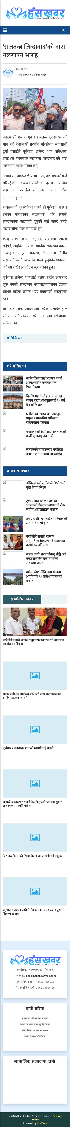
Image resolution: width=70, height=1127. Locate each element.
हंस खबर (21, 68)
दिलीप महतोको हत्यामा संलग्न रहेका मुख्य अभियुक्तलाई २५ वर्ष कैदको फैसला (45, 401)
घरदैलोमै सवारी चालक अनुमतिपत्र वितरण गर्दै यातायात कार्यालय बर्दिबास (45, 541)
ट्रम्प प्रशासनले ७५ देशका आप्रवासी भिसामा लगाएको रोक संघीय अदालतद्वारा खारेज (45, 505)
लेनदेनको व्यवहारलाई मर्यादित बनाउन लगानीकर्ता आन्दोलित (44, 452)
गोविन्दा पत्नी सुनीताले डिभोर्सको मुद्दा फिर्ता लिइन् (45, 485)
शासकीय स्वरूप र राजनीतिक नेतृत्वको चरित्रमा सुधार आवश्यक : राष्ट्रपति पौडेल (32, 804)
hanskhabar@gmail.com (41, 976)
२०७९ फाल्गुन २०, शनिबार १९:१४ (31, 75)
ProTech (42, 1123)
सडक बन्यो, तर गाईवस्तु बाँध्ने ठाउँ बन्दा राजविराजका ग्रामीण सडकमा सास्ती (46, 559)
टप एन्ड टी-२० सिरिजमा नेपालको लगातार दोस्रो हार (46, 521)
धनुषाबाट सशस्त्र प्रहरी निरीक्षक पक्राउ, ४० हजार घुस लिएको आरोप (32, 912)
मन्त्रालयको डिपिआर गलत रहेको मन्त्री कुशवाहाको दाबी (46, 434)
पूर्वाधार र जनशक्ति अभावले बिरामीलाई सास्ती (28, 748)
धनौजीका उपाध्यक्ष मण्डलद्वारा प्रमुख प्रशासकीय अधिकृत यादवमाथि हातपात (44, 418)
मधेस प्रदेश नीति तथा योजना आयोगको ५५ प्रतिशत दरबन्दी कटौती (44, 576)
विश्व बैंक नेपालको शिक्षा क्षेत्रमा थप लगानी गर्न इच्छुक (32, 856)
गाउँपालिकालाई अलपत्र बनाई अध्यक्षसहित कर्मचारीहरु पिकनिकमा (44, 383)
